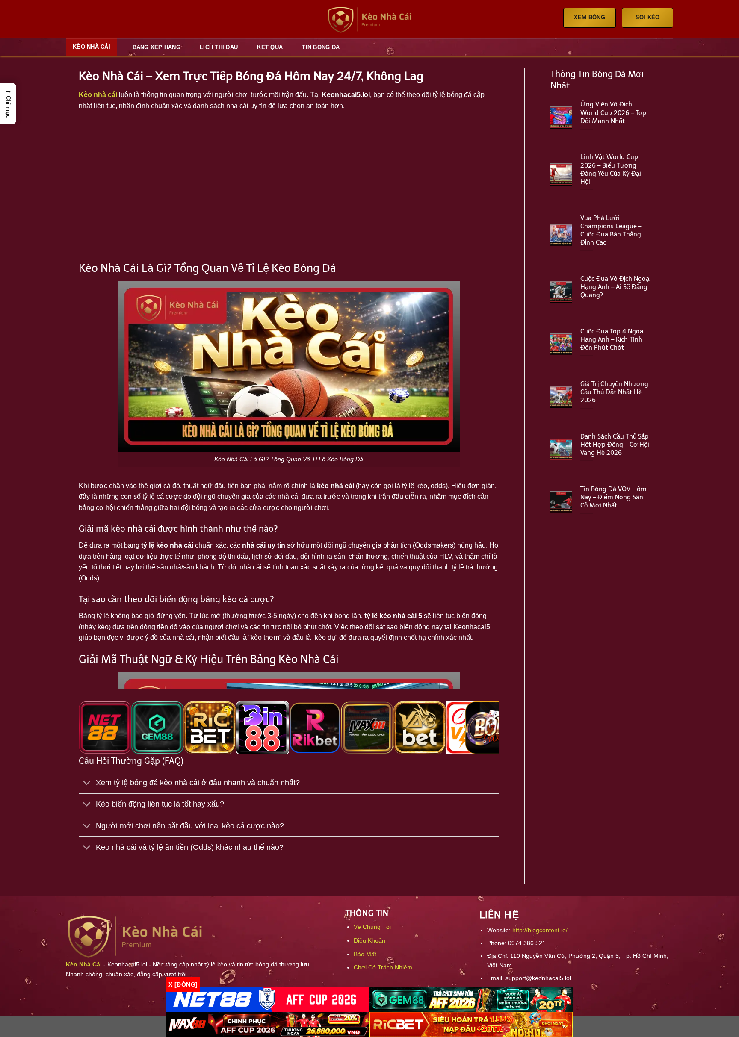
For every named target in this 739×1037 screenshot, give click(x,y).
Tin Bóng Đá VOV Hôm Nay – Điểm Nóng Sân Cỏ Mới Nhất (613, 497)
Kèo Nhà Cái (91, 47)
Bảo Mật (365, 954)
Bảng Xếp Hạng (156, 47)
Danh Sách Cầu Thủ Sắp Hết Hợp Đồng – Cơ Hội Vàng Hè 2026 (614, 445)
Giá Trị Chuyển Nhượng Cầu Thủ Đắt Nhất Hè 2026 (614, 392)
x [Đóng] (183, 984)
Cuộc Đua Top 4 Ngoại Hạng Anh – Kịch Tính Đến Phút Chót (612, 339)
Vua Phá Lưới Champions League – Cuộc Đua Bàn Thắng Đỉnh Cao (610, 230)
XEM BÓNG (589, 17)
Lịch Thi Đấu (219, 47)
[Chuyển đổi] (87, 784)
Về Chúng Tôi (372, 926)
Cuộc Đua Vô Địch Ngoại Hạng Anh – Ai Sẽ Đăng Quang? (615, 287)
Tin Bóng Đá (321, 47)
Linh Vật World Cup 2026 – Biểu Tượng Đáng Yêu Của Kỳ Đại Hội (610, 169)
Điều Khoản (369, 940)
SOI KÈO (648, 17)
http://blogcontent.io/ (540, 930)
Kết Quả (270, 47)
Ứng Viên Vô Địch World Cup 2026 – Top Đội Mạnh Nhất (613, 112)
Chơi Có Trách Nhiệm (383, 967)
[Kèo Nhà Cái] (369, 19)
